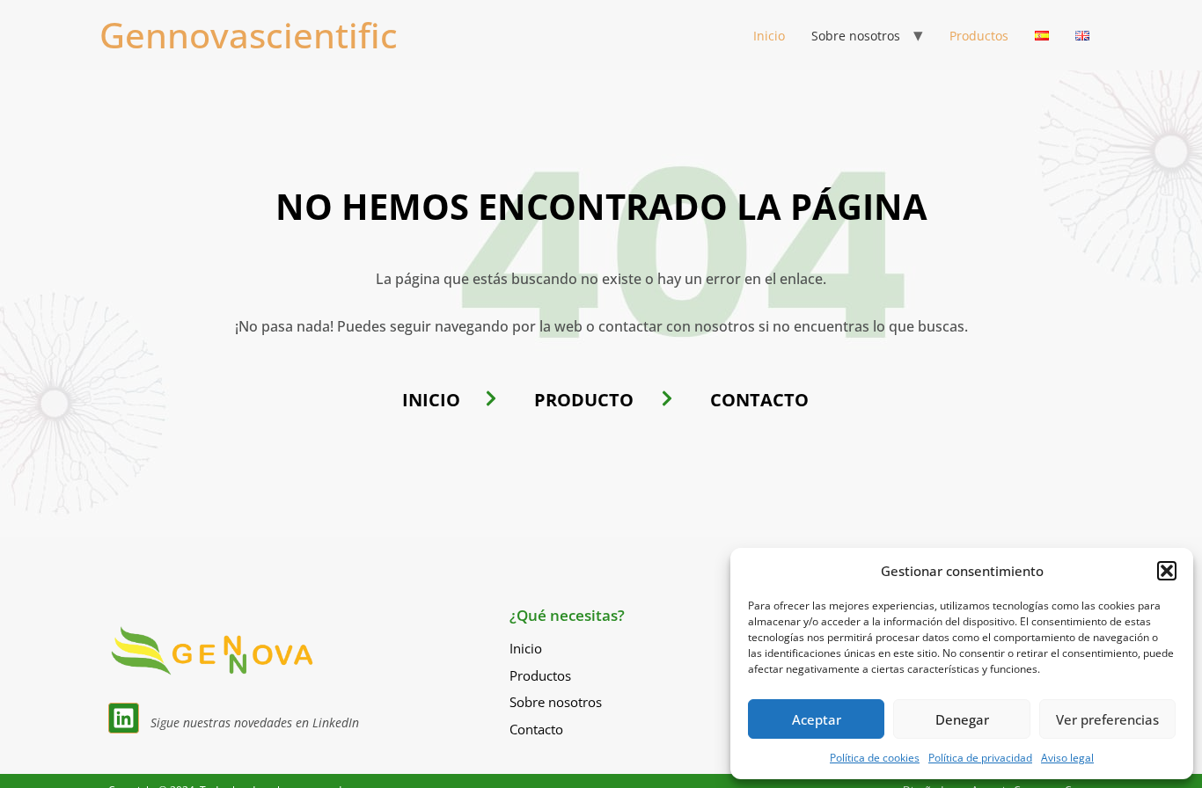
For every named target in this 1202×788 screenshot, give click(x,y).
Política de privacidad (980, 757)
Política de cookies (875, 757)
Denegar (962, 719)
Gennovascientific (248, 35)
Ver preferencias (1107, 719)
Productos (978, 35)
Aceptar (816, 719)
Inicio (769, 35)
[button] (1167, 571)
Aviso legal (1067, 757)
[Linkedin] (123, 718)
